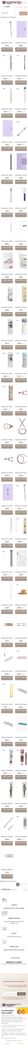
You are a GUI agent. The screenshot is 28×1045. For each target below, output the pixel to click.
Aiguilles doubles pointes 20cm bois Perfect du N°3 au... (21, 770)
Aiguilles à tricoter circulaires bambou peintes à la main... (7, 307)
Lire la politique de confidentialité (9, 1038)
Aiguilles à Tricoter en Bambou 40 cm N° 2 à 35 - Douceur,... (21, 605)
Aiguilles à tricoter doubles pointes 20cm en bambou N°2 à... (21, 539)
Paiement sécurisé (14, 918)
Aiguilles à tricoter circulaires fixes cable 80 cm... (7, 472)
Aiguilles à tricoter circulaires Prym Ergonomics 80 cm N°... (7, 506)
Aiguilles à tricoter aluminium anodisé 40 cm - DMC (21, 208)
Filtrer (23, 13)
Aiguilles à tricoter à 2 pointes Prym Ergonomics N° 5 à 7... (21, 175)
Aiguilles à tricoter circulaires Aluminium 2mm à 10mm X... (7, 274)
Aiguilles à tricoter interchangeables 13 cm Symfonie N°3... (7, 638)
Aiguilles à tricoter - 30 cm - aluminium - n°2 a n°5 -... (7, 42)
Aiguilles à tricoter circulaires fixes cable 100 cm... (21, 406)
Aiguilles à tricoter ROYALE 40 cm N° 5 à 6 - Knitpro (21, 671)
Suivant (26, 884)
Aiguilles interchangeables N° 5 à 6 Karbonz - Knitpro (21, 836)
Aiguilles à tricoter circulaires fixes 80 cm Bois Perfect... (7, 406)
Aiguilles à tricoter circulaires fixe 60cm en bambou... (7, 373)
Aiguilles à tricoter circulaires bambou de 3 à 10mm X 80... (21, 274)
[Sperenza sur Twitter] (11, 968)
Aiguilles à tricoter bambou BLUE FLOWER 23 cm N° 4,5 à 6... (7, 241)
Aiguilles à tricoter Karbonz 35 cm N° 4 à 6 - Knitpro (7, 671)
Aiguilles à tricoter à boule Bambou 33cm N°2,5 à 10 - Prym (7, 208)
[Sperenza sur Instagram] (15, 968)
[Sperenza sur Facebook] (13, 968)
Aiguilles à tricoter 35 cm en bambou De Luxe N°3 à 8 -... (21, 109)
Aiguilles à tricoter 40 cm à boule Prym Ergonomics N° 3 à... (7, 142)
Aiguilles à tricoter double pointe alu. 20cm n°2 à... (7, 539)
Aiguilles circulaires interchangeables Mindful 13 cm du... (7, 737)
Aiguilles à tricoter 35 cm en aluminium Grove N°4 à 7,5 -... (7, 109)
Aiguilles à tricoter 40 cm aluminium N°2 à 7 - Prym (7, 175)
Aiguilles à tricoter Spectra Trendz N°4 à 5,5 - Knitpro (7, 704)
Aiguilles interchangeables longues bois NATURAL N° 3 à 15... (21, 803)
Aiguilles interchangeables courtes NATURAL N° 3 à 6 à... (7, 803)
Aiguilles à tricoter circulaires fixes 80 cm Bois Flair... (21, 373)
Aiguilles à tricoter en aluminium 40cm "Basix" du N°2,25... (21, 572)
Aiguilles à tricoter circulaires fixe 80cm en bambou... (7, 340)
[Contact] (5, 900)
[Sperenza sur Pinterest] (16, 968)
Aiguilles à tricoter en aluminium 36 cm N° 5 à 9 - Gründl (7, 572)
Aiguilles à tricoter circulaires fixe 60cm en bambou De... (21, 340)
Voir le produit (7, 49)
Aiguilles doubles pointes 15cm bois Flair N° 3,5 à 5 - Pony (7, 770)
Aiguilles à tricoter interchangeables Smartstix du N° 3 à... (21, 638)
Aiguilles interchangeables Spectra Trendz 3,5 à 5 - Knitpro (7, 869)
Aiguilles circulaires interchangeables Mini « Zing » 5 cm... (21, 737)
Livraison (14, 905)
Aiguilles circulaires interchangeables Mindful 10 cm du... (21, 704)
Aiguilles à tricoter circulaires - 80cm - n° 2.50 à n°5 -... (21, 241)
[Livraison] (5, 913)
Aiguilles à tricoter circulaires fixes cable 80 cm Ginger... (7, 439)
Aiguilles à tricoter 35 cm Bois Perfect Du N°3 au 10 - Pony (21, 76)
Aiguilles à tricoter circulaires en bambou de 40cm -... (21, 307)
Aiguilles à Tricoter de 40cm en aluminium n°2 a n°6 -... (21, 506)
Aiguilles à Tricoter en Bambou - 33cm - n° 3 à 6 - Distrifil (7, 605)
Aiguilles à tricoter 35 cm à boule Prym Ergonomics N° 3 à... (21, 42)
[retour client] (5, 942)
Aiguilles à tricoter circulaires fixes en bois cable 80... (21, 472)
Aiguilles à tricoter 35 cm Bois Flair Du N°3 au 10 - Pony (7, 76)
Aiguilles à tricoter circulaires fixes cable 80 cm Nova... (21, 439)
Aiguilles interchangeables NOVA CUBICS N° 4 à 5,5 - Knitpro (7, 836)
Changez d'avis (14, 946)
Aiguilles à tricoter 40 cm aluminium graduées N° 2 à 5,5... (21, 142)
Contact (14, 933)
